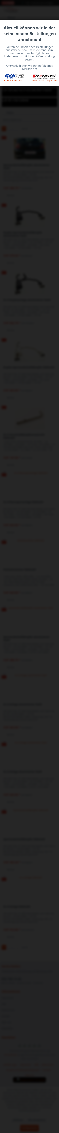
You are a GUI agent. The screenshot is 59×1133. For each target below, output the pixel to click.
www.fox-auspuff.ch (14, 80)
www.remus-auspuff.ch (44, 80)
